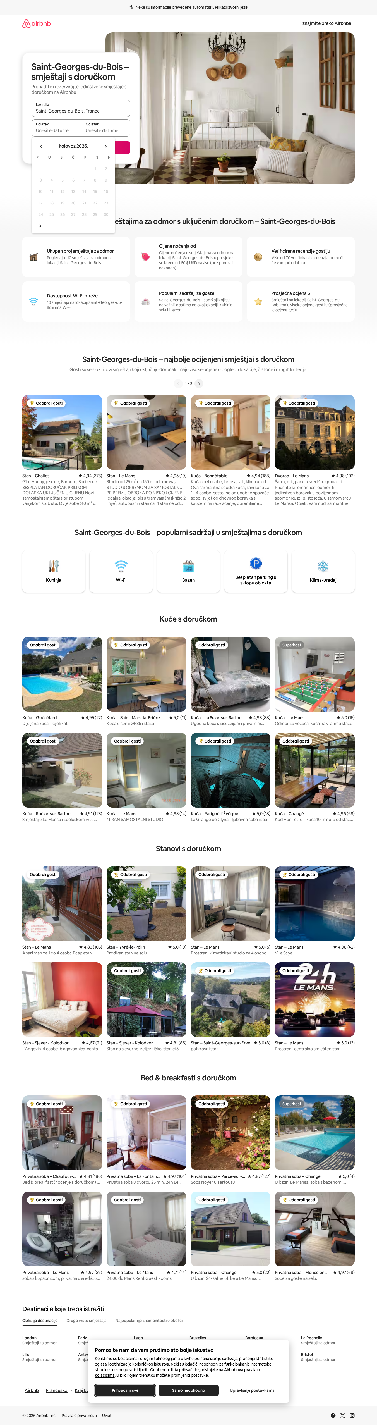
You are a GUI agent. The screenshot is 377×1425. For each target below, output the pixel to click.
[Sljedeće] (198, 383)
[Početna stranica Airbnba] (36, 23)
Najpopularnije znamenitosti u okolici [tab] (149, 1320)
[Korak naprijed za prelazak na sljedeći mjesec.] (105, 146)
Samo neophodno (188, 1390)
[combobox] (81, 111)
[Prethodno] (178, 383)
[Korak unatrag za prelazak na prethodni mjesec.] (41, 146)
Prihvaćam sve (125, 1390)
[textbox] (56, 130)
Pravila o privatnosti (79, 1415)
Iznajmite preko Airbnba (326, 23)
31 (41, 225)
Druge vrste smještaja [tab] (86, 1320)
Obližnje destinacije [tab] (39, 1320)
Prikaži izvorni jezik (231, 7)
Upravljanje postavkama (252, 1390)
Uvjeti (107, 1415)
